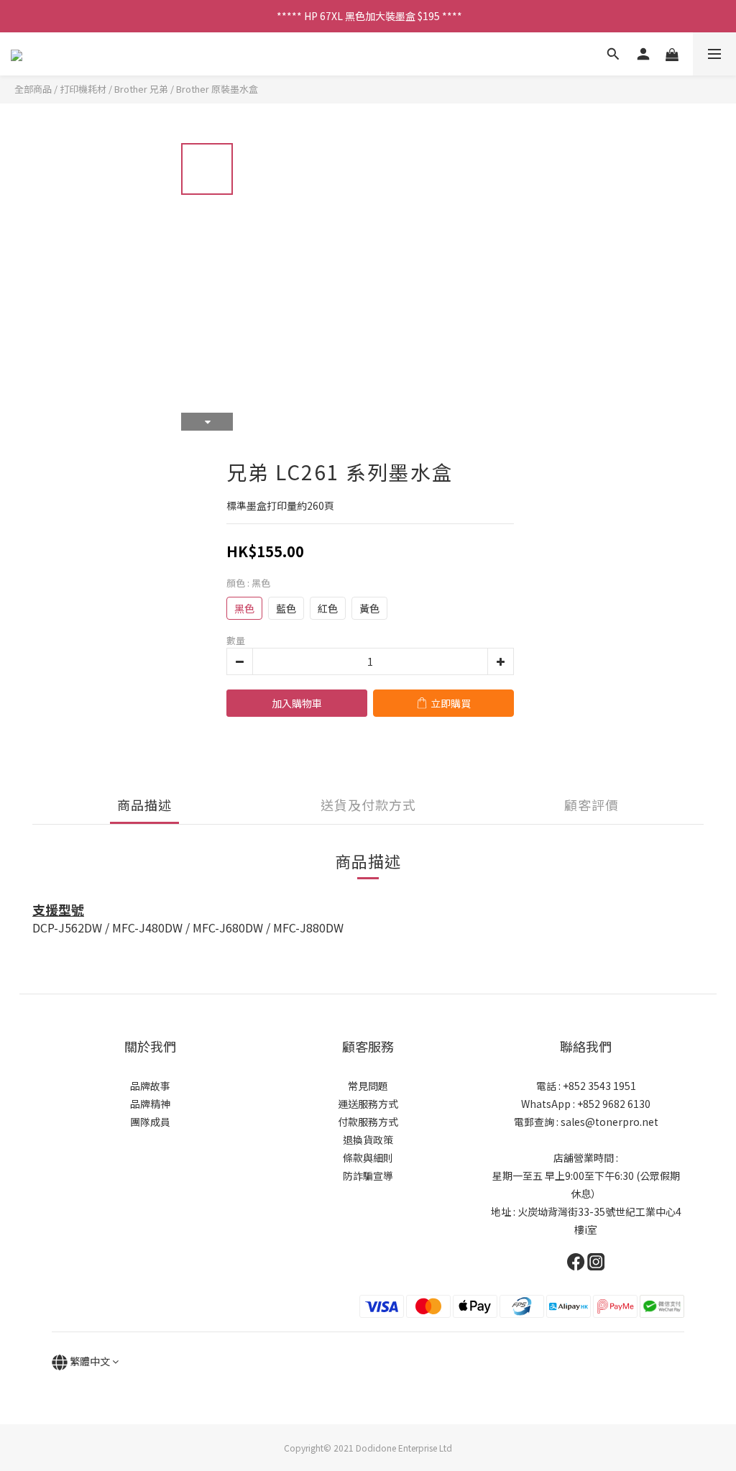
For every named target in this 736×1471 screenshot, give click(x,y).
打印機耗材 (83, 89)
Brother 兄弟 (141, 89)
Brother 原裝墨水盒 (217, 89)
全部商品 (33, 89)
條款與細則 (368, 1157)
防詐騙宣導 (368, 1175)
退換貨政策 (368, 1139)
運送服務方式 (368, 1103)
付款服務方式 (368, 1121)
